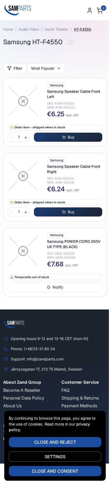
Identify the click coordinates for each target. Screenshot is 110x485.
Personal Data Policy (23, 398)
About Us (12, 405)
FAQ (65, 390)
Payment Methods (79, 405)
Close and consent (55, 471)
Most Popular (42, 68)
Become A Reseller (21, 390)
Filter (18, 68)
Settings (55, 456)
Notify (58, 287)
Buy (71, 137)
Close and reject (55, 442)
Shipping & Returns (80, 398)
